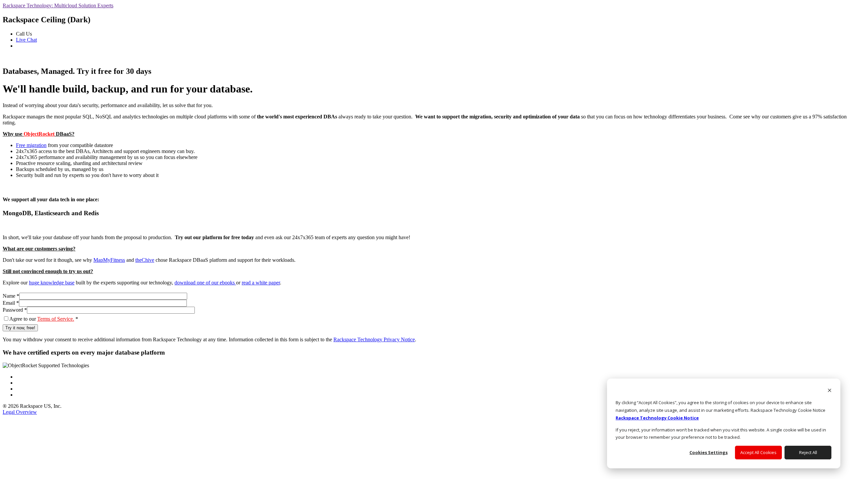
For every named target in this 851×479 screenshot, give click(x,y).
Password (15, 310)
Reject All (808, 452)
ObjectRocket (39, 134)
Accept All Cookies (758, 452)
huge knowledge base (51, 282)
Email (11, 303)
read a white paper (261, 282)
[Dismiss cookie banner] (829, 391)
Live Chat (26, 40)
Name (11, 296)
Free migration (31, 145)
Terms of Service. (55, 319)
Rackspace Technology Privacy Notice (374, 339)
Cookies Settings (708, 452)
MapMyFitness (109, 260)
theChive (144, 260)
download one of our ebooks (205, 282)
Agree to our (43, 319)
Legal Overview (20, 412)
